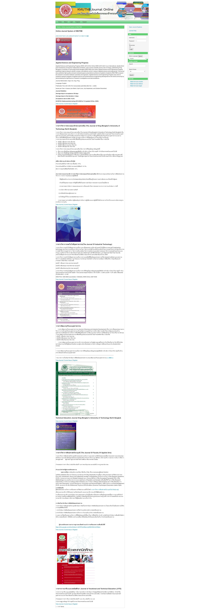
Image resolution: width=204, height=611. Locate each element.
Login (71, 22)
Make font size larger (136, 86)
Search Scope (132, 69)
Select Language (133, 56)
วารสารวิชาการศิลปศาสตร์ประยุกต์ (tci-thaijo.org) (105, 489)
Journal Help (132, 31)
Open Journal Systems (135, 27)
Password (131, 41)
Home (60, 22)
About (65, 22)
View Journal (59, 104)
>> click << (110, 358)
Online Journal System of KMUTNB (72, 27)
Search (85, 22)
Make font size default (136, 84)
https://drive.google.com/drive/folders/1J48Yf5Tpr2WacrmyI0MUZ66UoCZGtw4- (78, 527)
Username (131, 37)
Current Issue (68, 104)
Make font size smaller (136, 81)
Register (77, 22)
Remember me (132, 46)
